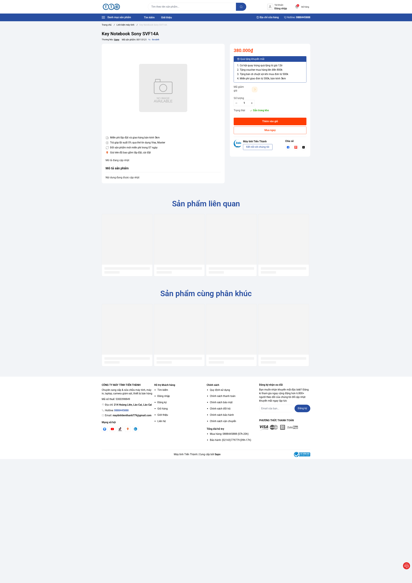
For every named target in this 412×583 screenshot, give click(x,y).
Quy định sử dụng (220, 389)
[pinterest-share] (296, 147)
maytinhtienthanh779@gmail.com (132, 415)
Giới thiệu (162, 414)
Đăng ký (162, 402)
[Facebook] (104, 429)
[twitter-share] (303, 147)
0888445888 (121, 410)
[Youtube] (112, 429)
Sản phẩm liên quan (206, 203)
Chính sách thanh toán (222, 396)
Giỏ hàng (162, 408)
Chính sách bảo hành (222, 414)
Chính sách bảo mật (221, 402)
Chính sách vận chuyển (223, 421)
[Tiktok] (120, 429)
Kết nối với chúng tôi (257, 146)
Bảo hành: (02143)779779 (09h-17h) (230, 440)
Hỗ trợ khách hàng (164, 384)
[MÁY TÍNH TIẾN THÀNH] (111, 7)
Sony (116, 39)
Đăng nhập (163, 396)
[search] (241, 7)
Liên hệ (161, 421)
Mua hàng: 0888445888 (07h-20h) (229, 433)
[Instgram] (127, 429)
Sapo (218, 454)
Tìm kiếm (162, 389)
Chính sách (213, 384)
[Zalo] (135, 429)
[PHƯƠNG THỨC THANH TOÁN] (284, 427)
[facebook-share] (288, 147)
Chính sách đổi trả (220, 408)
